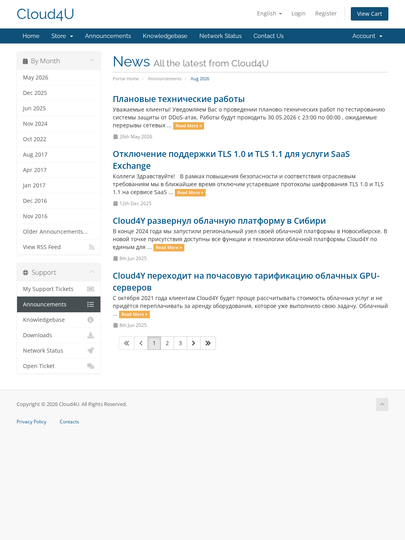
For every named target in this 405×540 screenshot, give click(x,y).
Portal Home (126, 78)
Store (60, 36)
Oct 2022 (34, 139)
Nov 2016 (35, 216)
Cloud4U (45, 14)
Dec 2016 (35, 200)
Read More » (189, 125)
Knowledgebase (165, 36)
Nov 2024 (35, 123)
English (267, 13)
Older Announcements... (55, 231)
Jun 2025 (34, 108)
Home (31, 36)
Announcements (108, 36)
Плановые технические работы (179, 98)
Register (326, 13)
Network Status (220, 36)
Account (365, 36)
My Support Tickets (48, 289)
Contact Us (269, 36)
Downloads (37, 335)
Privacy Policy (31, 422)
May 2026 (35, 77)
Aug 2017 (35, 154)
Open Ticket (39, 366)
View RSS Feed (42, 247)
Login (298, 13)
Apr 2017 (35, 170)
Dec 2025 (35, 92)
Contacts (69, 422)
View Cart (369, 13)
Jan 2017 (34, 185)
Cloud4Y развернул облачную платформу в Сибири (219, 220)
